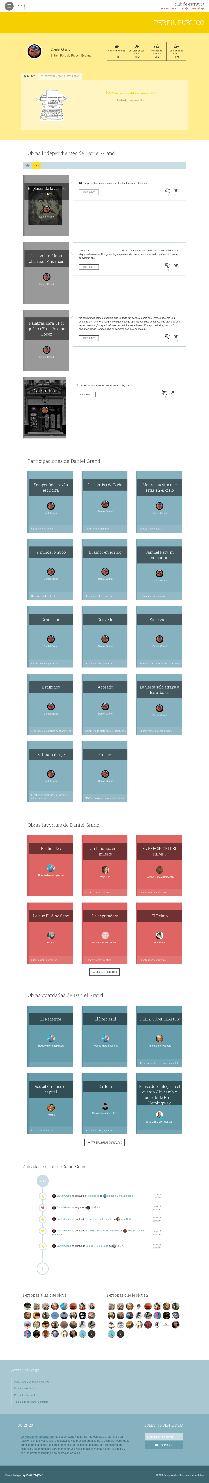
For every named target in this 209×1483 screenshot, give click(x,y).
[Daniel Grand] (34, 51)
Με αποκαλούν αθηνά (105, 1113)
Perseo (51, 1115)
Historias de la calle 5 (43, 596)
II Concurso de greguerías (99, 596)
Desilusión (50, 619)
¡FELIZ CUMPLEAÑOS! (159, 1019)
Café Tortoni (45, 390)
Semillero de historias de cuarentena (160, 663)
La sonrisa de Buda (105, 484)
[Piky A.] (114, 1246)
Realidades (51, 848)
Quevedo (105, 619)
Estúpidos (51, 687)
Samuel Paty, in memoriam (160, 555)
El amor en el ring (105, 552)
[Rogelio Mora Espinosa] (105, 1195)
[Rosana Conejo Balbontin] (125, 1230)
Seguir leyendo (88, 192)
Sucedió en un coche (42, 528)
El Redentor (51, 1019)
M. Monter (96, 1207)
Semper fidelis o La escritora (51, 487)
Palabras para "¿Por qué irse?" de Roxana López (46, 328)
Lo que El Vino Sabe (51, 915)
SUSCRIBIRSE (165, 1445)
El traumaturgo (51, 754)
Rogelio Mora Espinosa (51, 875)
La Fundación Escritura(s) (38, 1436)
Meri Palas (159, 942)
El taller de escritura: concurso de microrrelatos (49, 796)
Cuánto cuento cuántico (98, 892)
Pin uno (105, 754)
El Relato (160, 915)
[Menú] (9, 6)
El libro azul (105, 1019)
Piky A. (51, 942)
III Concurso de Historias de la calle (104, 798)
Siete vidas (160, 619)
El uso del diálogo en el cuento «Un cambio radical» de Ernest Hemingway (159, 1094)
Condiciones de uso (25, 1388)
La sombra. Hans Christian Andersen (47, 258)
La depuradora (105, 915)
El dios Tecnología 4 (151, 528)
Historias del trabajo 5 (97, 528)
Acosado (105, 687)
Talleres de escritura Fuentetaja (31, 1401)
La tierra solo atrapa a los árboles (159, 689)
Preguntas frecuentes (25, 1395)
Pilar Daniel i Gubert (160, 1045)
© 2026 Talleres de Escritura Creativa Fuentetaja (180, 1474)
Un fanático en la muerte (105, 851)
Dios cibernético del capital (51, 1089)
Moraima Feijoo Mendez (105, 942)
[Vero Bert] (118, 1219)
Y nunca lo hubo (51, 552)
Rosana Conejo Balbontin (160, 877)
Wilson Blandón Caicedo (159, 1122)
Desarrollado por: (24, 1475)
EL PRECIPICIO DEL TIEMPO (159, 851)
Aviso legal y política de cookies (31, 1381)
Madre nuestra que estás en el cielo (160, 487)
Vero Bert (105, 877)
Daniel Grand (64, 1195)
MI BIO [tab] (30, 76)
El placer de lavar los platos (46, 191)
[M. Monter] (88, 1207)
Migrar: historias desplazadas (156, 730)
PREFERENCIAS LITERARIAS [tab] (62, 76)
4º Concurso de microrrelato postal (159, 1063)
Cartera (105, 1086)
